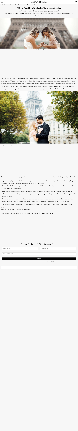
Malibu (50, 213)
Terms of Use (50, 261)
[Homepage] (39, 2)
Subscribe (39, 259)
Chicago (42, 213)
